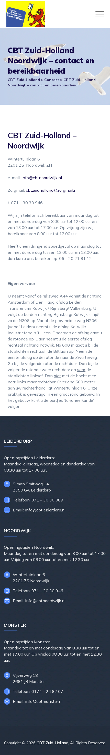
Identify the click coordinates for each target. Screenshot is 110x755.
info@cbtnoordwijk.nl (41, 177)
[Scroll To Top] (99, 746)
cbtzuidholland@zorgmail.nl (52, 190)
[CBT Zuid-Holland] (56, 14)
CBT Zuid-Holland (52, 742)
